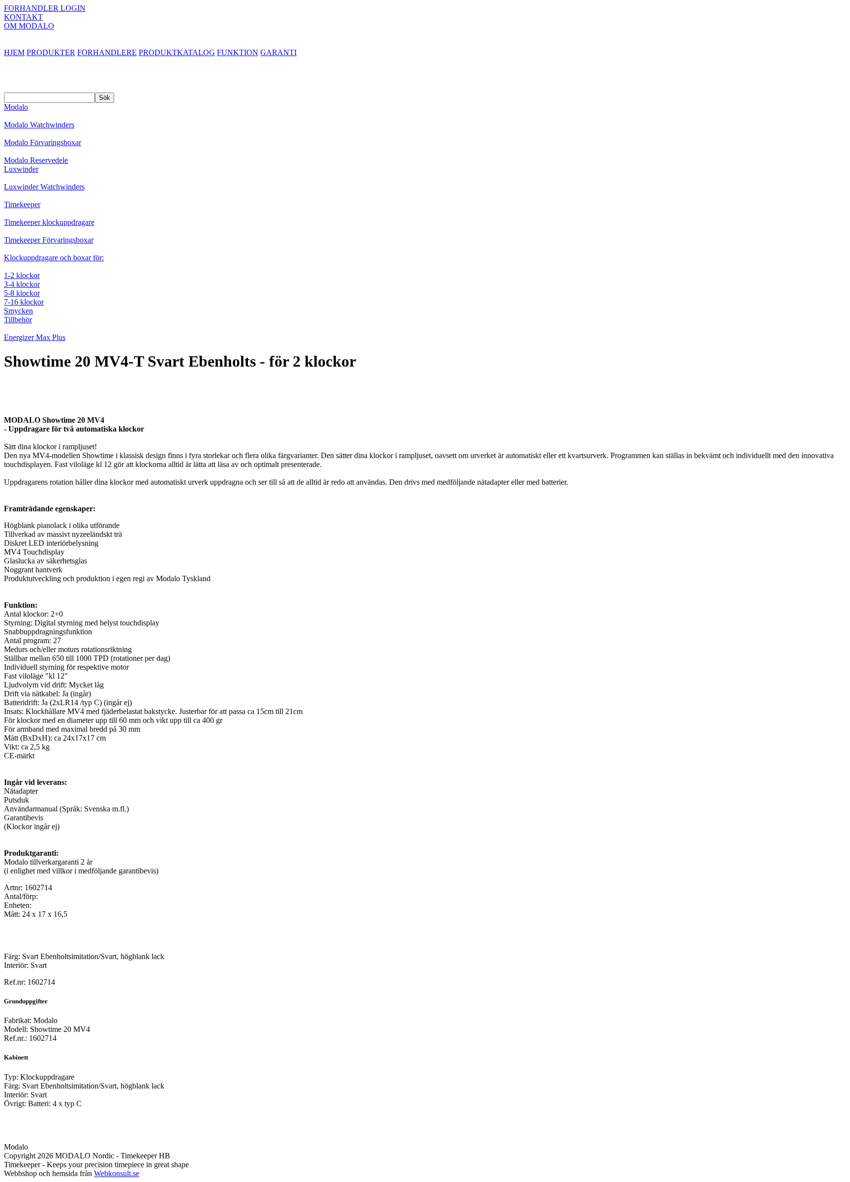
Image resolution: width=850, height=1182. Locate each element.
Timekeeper (22, 204)
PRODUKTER (51, 52)
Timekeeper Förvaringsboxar (48, 240)
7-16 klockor (24, 302)
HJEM (14, 52)
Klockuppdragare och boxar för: (54, 257)
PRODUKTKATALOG (177, 52)
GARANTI (278, 52)
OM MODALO (29, 26)
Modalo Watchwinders (39, 125)
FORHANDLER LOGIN (45, 8)
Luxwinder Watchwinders (44, 187)
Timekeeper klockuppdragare (49, 222)
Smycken (18, 311)
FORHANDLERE (107, 52)
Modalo (16, 107)
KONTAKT (23, 17)
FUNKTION (237, 52)
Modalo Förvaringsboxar (42, 142)
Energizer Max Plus (34, 337)
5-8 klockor (22, 293)
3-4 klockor (22, 284)
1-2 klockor (22, 275)
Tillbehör (18, 319)
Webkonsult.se (116, 1173)
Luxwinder (21, 169)
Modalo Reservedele (36, 160)
